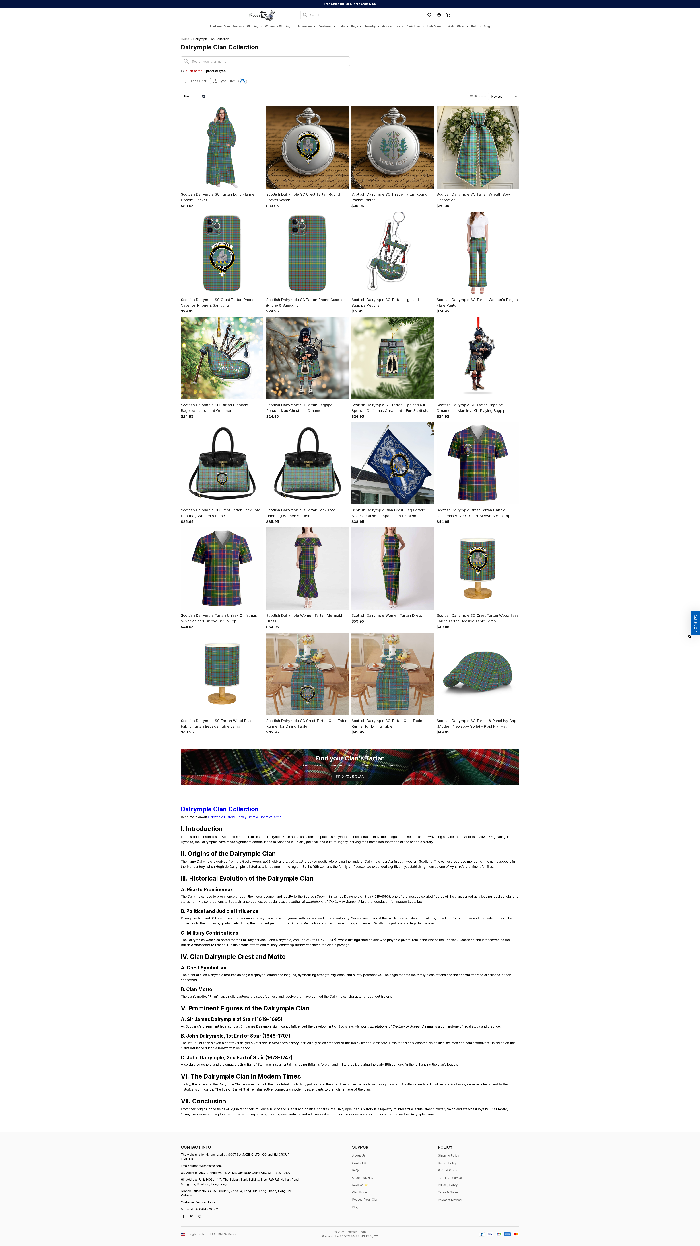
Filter (187, 96)
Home (185, 39)
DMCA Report (227, 1234)
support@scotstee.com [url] (206, 1166)
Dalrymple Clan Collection (220, 809)
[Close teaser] (690, 636)
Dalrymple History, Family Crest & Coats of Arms (244, 817)
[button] (695, 623)
